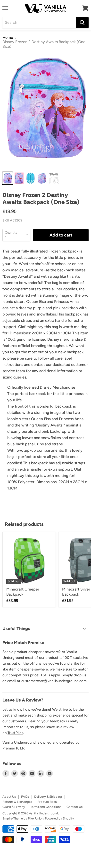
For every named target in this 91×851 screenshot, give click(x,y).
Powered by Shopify (59, 818)
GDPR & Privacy (13, 807)
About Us (9, 796)
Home (7, 37)
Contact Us (74, 807)
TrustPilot (15, 733)
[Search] (82, 22)
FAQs (25, 796)
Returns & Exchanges (17, 802)
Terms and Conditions (45, 807)
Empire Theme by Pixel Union (22, 818)
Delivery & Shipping (48, 796)
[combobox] (39, 22)
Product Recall (47, 802)
